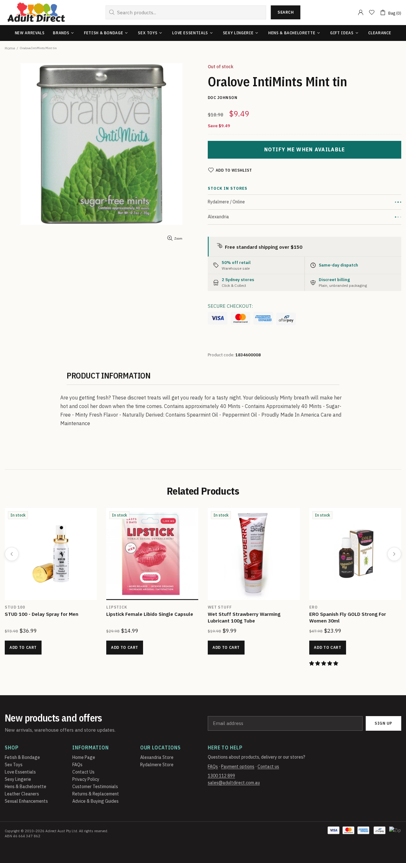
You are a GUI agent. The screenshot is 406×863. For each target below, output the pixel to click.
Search (286, 12)
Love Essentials (20, 772)
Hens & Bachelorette (25, 786)
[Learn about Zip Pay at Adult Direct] (396, 833)
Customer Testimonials (95, 786)
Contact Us (83, 772)
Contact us (268, 766)
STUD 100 (264, 607)
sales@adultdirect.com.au (234, 783)
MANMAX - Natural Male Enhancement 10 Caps (95, 617)
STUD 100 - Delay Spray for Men (291, 614)
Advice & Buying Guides (95, 801)
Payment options (237, 766)
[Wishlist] (372, 12)
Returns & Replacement (95, 794)
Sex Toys (14, 764)
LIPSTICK (366, 607)
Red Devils (165, 607)
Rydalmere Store (157, 764)
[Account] (360, 12)
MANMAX (60, 607)
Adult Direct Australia (36, 12)
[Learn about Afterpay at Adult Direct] (286, 319)
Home (10, 48)
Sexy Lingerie (18, 779)
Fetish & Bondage (22, 757)
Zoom (178, 238)
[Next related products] (394, 554)
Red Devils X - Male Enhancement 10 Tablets (195, 617)
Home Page (83, 757)
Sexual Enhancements (26, 801)
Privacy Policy (85, 779)
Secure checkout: (230, 306)
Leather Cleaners (22, 794)
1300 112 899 (221, 776)
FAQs (77, 764)
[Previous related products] (12, 554)
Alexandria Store (157, 757)
